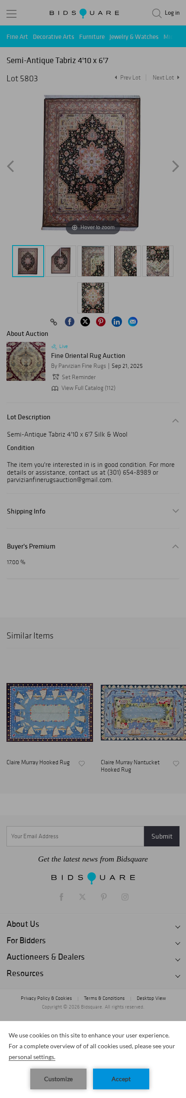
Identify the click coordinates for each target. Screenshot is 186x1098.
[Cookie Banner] (93, 1059)
